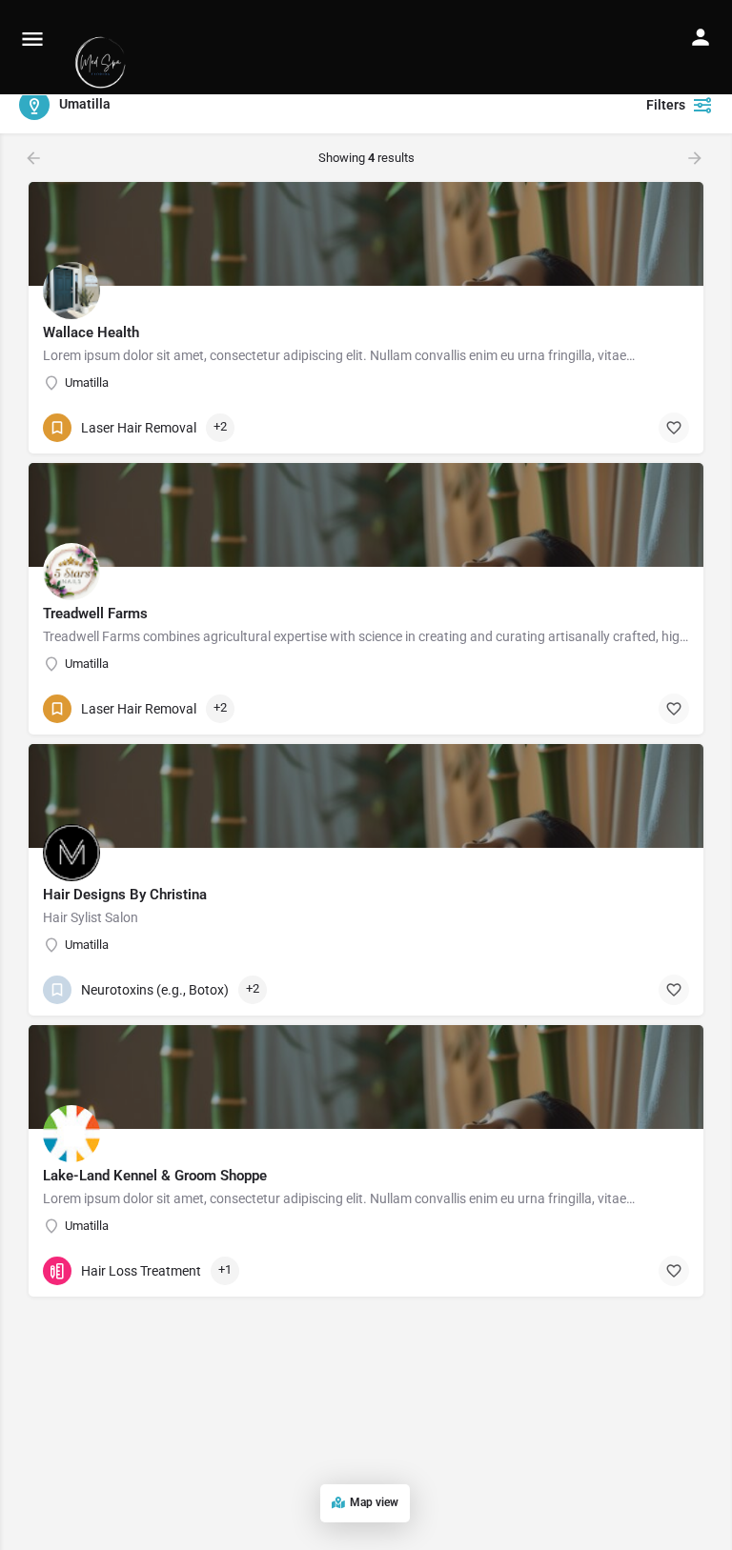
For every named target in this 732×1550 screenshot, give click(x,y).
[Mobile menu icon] (32, 38)
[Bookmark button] (674, 428)
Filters (665, 104)
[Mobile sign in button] (700, 37)
